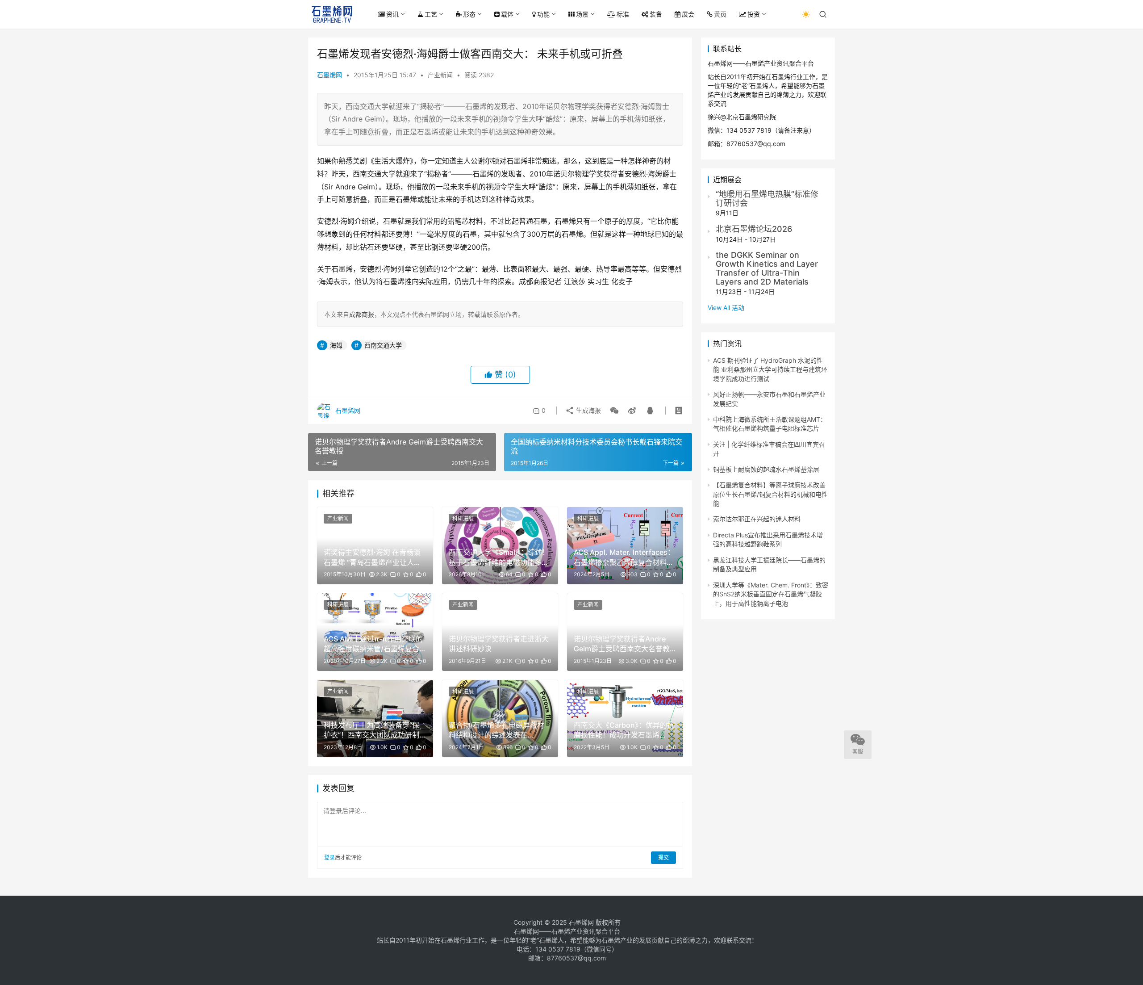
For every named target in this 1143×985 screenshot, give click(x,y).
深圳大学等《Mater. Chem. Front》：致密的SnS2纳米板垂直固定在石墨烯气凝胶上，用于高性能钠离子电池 (770, 594)
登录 (329, 857)
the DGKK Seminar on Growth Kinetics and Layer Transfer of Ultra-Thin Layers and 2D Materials (767, 268)
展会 (688, 14)
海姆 (336, 345)
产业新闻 (440, 75)
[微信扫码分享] (614, 410)
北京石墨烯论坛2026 (754, 229)
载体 (507, 14)
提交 (663, 857)
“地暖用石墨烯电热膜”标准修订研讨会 (767, 198)
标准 (623, 14)
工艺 (431, 14)
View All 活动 (726, 307)
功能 (543, 14)
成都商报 (361, 314)
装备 (656, 14)
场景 (582, 14)
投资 (753, 14)
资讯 (392, 14)
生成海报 (587, 410)
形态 (469, 14)
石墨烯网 (329, 75)
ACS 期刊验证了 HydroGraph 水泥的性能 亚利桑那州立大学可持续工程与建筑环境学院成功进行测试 (770, 369)
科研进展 (463, 518)
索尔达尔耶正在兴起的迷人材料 (757, 519)
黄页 (720, 14)
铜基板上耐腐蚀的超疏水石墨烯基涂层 (766, 469)
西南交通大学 (383, 345)
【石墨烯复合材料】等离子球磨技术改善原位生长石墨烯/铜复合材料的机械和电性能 (770, 494)
